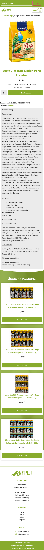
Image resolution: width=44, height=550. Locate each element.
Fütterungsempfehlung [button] (10, 258)
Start (6, 16)
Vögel (11, 16)
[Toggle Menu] (28, 10)
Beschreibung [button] (7, 114)
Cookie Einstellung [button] (22, 500)
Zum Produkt (22, 320)
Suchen (37, 3)
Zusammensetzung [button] (9, 219)
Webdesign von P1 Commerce (22, 545)
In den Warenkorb (25, 93)
